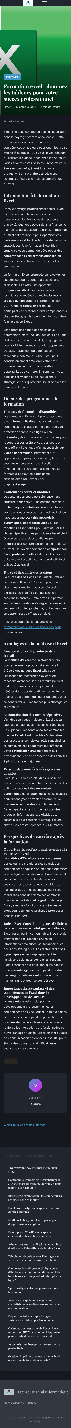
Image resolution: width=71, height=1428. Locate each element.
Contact (33, 1402)
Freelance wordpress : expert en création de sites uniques (34, 1210)
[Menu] (44, 3)
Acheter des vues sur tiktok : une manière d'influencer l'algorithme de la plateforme (34, 1246)
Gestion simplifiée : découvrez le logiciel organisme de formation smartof (34, 1358)
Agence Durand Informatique (42, 1391)
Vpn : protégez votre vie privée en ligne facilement (33, 1290)
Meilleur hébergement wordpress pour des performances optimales (33, 1222)
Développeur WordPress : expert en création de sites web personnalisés (30, 1234)
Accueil (8, 121)
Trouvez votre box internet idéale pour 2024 (32, 1169)
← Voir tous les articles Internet (24, 1125)
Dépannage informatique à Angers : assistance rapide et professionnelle (31, 1318)
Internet (12, 77)
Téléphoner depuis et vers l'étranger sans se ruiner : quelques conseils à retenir (34, 1258)
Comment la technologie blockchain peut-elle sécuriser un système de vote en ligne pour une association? (34, 1183)
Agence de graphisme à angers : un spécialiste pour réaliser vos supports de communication (34, 1304)
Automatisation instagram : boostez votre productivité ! (34, 1346)
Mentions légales (14, 1402)
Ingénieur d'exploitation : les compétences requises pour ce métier (35, 1197)
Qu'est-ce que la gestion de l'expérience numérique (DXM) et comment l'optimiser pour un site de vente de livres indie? (35, 1332)
